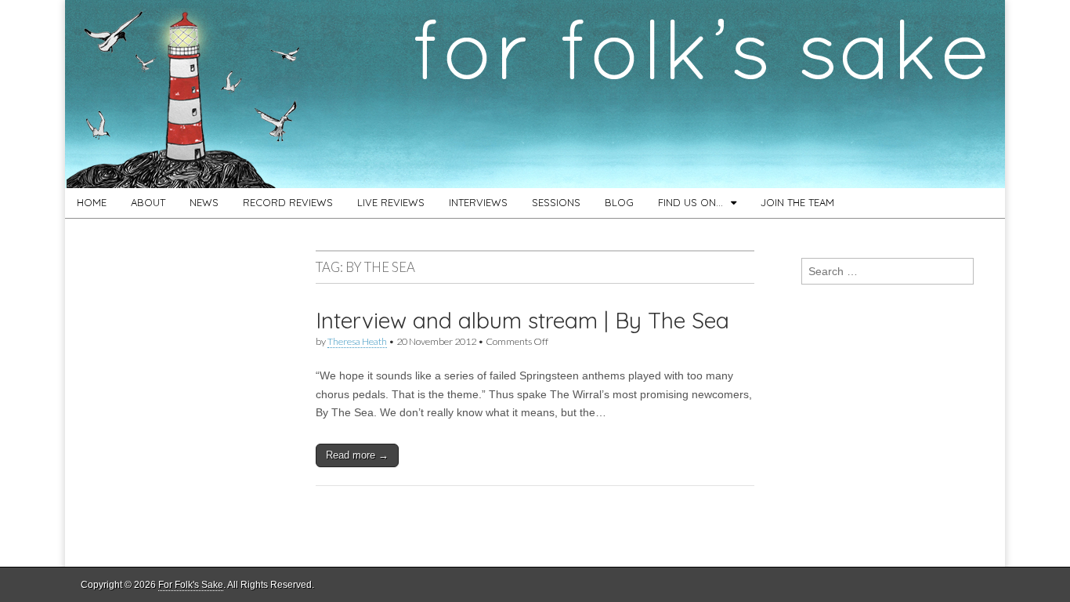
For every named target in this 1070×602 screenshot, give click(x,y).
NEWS (204, 202)
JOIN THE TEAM (797, 202)
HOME (92, 202)
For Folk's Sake (190, 584)
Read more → (357, 455)
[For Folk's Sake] (535, 94)
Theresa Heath (357, 341)
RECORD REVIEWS (288, 202)
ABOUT (148, 202)
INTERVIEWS (478, 202)
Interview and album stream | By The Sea (522, 320)
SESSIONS (556, 202)
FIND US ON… (690, 202)
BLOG (619, 202)
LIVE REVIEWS (391, 202)
